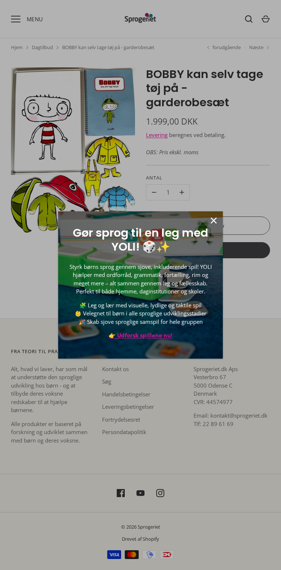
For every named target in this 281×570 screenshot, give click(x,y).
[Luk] (214, 220)
